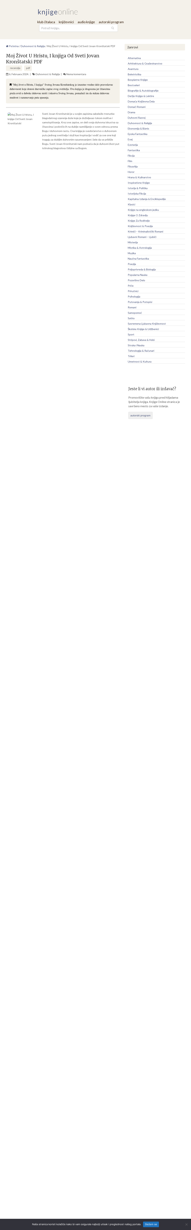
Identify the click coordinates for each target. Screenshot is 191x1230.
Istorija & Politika (138, 188)
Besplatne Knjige (138, 79)
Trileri (131, 356)
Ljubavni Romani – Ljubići (142, 236)
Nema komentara (76, 74)
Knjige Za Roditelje (139, 220)
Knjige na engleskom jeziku (143, 209)
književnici (66, 22)
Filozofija (133, 166)
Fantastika (134, 150)
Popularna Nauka (137, 274)
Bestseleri (134, 85)
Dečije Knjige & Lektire (141, 96)
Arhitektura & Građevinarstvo (145, 63)
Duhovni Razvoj (136, 117)
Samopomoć (135, 312)
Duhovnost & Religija (48, 74)
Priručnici (133, 291)
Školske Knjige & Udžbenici (143, 329)
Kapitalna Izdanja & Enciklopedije (147, 199)
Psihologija (134, 296)
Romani (132, 307)
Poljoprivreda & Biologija (142, 269)
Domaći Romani (136, 106)
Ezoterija (133, 144)
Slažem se (151, 1224)
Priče (131, 285)
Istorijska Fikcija (137, 193)
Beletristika (134, 74)
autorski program (111, 22)
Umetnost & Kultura (139, 361)
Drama (131, 112)
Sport (131, 334)
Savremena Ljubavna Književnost (147, 323)
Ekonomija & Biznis (138, 128)
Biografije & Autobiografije (143, 90)
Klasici (131, 204)
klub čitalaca (46, 22)
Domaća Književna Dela (141, 101)
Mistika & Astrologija (140, 247)
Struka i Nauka (136, 345)
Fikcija (131, 155)
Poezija (132, 264)
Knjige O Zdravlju (138, 215)
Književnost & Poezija (140, 226)
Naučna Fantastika (138, 258)
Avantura (133, 68)
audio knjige (86, 22)
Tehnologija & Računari (141, 350)
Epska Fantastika (137, 133)
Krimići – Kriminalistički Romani (145, 231)
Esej (130, 139)
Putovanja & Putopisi (140, 301)
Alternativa (134, 58)
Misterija (133, 242)
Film (130, 161)
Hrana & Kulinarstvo (139, 177)
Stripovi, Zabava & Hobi (141, 339)
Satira (131, 318)
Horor (131, 171)
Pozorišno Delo (136, 280)
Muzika (132, 253)
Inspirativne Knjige (139, 182)
